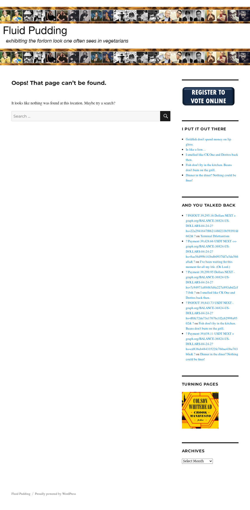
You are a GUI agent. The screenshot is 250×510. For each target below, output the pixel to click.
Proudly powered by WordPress (55, 493)
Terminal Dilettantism (214, 236)
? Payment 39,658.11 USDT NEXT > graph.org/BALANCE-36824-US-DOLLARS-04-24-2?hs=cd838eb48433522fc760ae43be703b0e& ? (212, 343)
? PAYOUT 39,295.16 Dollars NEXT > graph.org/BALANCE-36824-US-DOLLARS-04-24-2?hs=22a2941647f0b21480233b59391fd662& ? (212, 225)
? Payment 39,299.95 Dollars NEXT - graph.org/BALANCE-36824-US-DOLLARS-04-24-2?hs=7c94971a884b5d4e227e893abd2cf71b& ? (212, 282)
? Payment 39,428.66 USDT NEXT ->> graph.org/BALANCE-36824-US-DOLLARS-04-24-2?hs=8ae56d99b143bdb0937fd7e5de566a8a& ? (212, 251)
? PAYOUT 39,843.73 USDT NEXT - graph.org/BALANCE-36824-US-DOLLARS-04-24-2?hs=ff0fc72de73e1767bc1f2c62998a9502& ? (211, 312)
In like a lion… (196, 149)
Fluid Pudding (21, 493)
